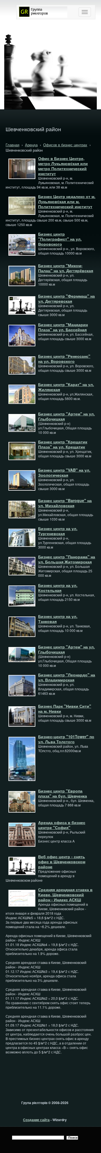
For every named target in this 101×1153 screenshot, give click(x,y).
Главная (12, 144)
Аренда (31, 144)
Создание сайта (36, 1119)
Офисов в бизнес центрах (65, 144)
